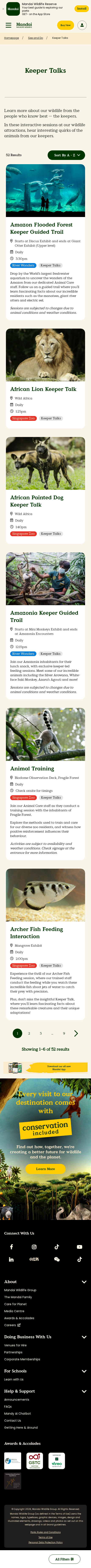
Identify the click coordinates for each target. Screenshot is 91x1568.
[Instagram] (34, 1247)
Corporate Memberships (22, 1359)
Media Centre (14, 1311)
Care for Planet (15, 1304)
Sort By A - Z (64, 155)
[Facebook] (11, 1247)
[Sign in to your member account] (82, 25)
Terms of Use (62, 1513)
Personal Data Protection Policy (46, 1542)
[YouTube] (79, 1247)
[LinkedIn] (11, 1259)
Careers (11, 1325)
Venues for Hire (15, 1345)
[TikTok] (57, 1247)
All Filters (62, 1559)
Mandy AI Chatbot (17, 1413)
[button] (8, 25)
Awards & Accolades (19, 1318)
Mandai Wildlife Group (20, 1290)
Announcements (16, 1399)
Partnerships (13, 1352)
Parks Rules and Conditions (45, 1532)
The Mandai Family (18, 1297)
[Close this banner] (3, 9)
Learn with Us (13, 1379)
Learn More (45, 1169)
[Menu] (8, 25)
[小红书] (34, 1259)
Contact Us (12, 1420)
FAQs (8, 1406)
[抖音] (79, 1259)
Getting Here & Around (21, 1427)
